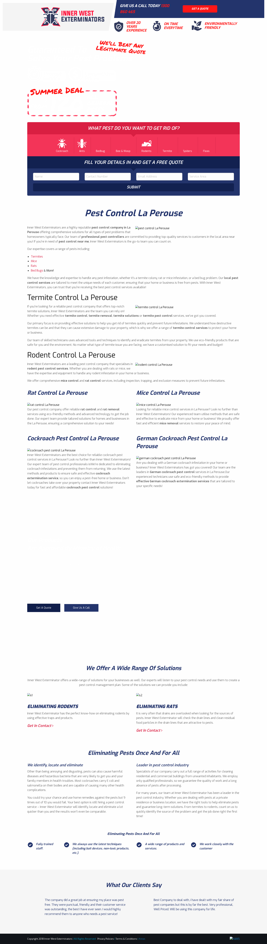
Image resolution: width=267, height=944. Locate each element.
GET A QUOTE (200, 9)
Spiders (187, 151)
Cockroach (62, 151)
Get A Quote (43, 607)
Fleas (206, 151)
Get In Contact (39, 725)
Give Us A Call (81, 607)
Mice (34, 261)
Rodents (146, 151)
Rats (34, 266)
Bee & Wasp (123, 151)
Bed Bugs (37, 270)
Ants (82, 151)
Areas (142, 938)
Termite (167, 151)
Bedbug (100, 151)
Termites (37, 256)
